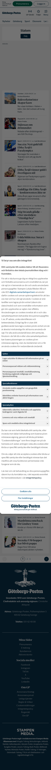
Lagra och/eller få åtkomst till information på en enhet (23, 359)
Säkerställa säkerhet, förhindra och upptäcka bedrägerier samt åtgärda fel (22, 411)
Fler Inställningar (25, 498)
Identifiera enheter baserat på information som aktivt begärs (23, 396)
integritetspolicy (34, 477)
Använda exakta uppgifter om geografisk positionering (20, 389)
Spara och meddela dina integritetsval (19, 423)
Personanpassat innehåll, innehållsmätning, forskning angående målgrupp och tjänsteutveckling (21, 374)
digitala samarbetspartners (22, 292)
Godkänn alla (25, 491)
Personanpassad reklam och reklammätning (21, 366)
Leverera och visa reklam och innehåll (19, 417)
